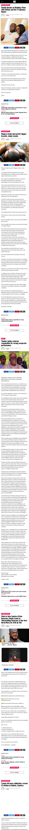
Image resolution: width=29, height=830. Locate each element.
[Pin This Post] (17, 48)
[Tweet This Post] (11, 48)
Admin (7, 15)
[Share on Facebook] (6, 48)
